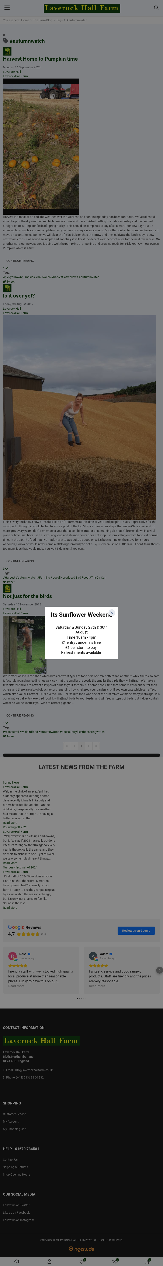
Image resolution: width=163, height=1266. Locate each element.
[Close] (111, 612)
